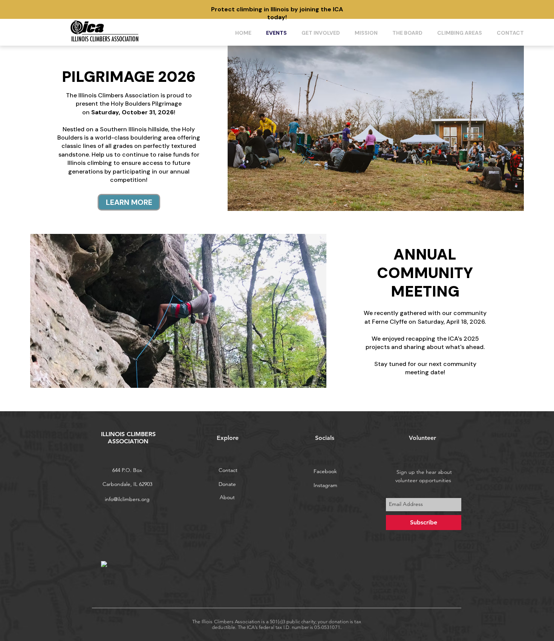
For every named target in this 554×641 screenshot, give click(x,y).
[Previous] (53, 10)
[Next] (500, 10)
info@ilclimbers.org (127, 499)
